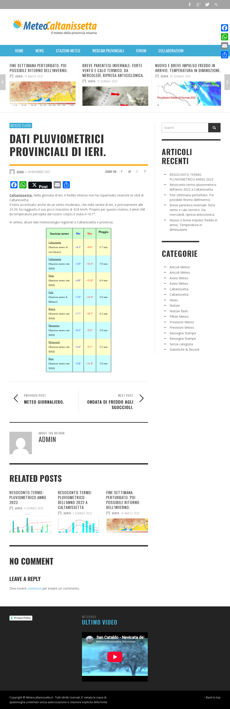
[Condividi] (224, 54)
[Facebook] (190, 4)
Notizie (175, 305)
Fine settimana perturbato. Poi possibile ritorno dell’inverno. (122, 500)
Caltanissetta (179, 289)
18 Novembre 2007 (39, 172)
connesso (34, 588)
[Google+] (198, 4)
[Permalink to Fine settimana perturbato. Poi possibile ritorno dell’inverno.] (127, 525)
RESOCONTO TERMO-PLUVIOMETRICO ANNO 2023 (27, 497)
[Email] (224, 45)
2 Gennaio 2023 (82, 513)
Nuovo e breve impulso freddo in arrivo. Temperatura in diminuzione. (129, 68)
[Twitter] (207, 4)
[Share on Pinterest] (145, 171)
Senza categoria (181, 344)
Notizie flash (21, 125)
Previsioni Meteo (182, 322)
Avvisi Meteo (179, 278)
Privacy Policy (22, 617)
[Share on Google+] (137, 171)
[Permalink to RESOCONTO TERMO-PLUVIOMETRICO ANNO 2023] (30, 523)
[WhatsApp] (224, 36)
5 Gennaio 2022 (193, 76)
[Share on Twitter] (129, 171)
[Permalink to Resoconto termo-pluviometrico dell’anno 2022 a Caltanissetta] (79, 525)
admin (33, 81)
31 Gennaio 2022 (49, 81)
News (174, 300)
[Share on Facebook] (122, 171)
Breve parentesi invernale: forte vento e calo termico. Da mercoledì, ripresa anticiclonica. (54, 70)
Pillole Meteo (179, 316)
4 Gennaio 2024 (33, 508)
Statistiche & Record (184, 349)
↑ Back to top (212, 697)
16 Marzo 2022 (130, 513)
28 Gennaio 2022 (122, 76)
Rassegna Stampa (183, 333)
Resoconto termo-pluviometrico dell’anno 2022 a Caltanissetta (75, 500)
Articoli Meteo (180, 267)
